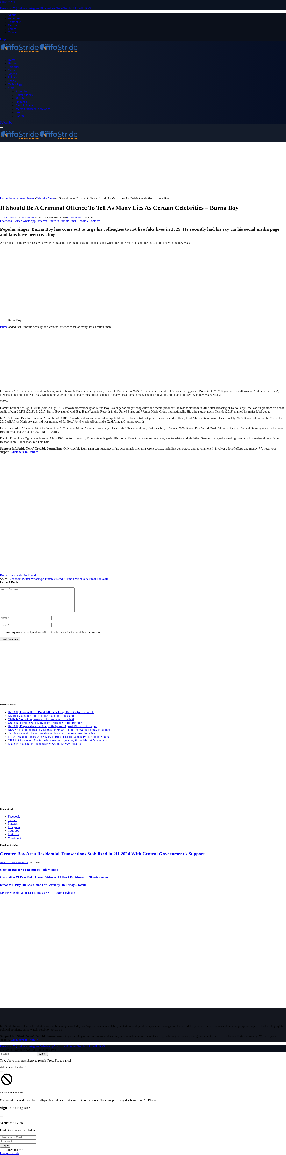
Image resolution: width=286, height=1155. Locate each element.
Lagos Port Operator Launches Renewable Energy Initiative (44, 743)
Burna (4, 327)
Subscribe (6, 122)
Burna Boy (7, 575)
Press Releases (24, 105)
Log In (5, 1145)
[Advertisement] (116, 169)
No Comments (74, 218)
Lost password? (9, 1153)
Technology (15, 84)
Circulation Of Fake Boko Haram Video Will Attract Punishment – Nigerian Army (54, 877)
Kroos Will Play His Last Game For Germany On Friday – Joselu (43, 885)
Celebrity (13, 67)
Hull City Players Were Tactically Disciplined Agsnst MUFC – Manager (52, 726)
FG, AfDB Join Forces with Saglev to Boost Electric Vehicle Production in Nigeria (59, 736)
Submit (42, 1053)
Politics (12, 77)
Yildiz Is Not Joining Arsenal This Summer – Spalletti (41, 719)
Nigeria (12, 74)
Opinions (21, 102)
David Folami (27, 218)
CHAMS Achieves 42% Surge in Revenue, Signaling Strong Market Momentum (57, 740)
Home (11, 60)
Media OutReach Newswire (33, 109)
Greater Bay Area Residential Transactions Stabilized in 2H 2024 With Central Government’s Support (102, 853)
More (11, 88)
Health (20, 98)
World (19, 112)
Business (13, 63)
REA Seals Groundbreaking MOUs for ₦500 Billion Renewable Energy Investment (59, 729)
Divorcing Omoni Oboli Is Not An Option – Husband (41, 715)
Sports (12, 81)
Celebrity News (8, 218)
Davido (32, 575)
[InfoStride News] (39, 53)
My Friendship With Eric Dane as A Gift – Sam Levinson (37, 892)
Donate (12, 25)
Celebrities (20, 575)
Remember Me (14, 1149)
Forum (12, 29)
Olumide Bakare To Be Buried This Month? (29, 869)
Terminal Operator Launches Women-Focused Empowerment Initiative (51, 733)
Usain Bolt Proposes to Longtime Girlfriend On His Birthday (45, 722)
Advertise (14, 18)
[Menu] (1, 127)
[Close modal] (1, 1071)
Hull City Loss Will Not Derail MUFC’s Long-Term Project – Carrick (51, 712)
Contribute (14, 22)
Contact (12, 32)
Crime (11, 70)
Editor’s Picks (24, 95)
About (12, 15)
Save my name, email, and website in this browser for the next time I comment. (53, 632)
